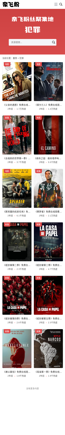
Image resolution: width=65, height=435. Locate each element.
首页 (15, 58)
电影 (7, 64)
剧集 (7, 118)
